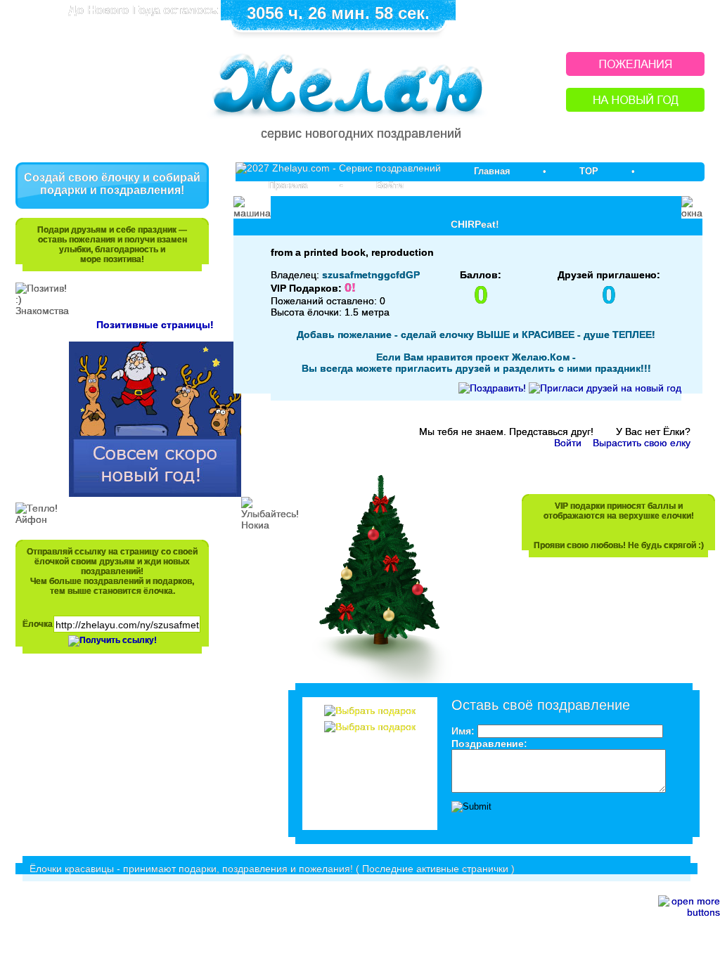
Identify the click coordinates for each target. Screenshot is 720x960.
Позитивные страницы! (155, 324)
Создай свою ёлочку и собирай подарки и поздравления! (112, 183)
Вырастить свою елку (641, 442)
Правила (288, 185)
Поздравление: (489, 743)
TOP (588, 171)
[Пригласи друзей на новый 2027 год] (605, 388)
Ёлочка (37, 624)
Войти (390, 185)
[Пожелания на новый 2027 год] (635, 72)
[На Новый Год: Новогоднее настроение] (635, 108)
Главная (492, 171)
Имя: (463, 731)
